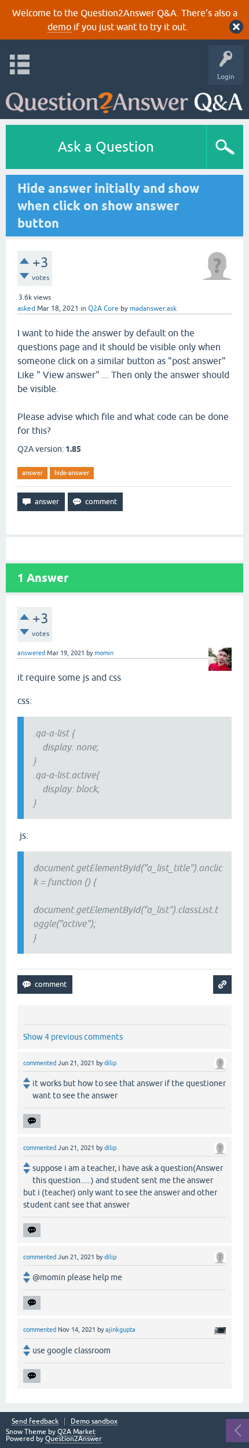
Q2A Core (103, 308)
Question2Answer (73, 1439)
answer (32, 472)
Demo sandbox (94, 1421)
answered (31, 652)
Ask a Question (106, 146)
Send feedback (35, 1421)
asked (26, 308)
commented (39, 1062)
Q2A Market (76, 1432)
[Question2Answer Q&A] (124, 99)
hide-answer (71, 472)
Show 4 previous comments (73, 1036)
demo (59, 26)
